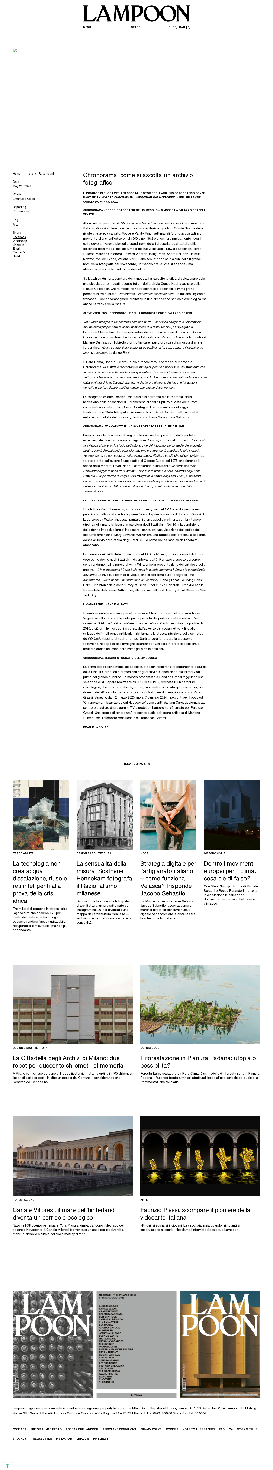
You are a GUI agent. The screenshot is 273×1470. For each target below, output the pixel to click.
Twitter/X (19, 252)
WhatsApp (20, 241)
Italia (29, 174)
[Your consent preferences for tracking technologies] (7, 1466)
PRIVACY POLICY (151, 1429)
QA (231, 1429)
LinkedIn (18, 245)
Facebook (19, 237)
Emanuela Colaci (24, 199)
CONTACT (19, 1429)
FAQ (222, 1429)
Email (16, 249)
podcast (164, 618)
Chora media (120, 289)
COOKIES (172, 1429)
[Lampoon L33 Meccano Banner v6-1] (136, 1344)
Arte (16, 224)
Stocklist (21, 1439)
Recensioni (46, 174)
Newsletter (42, 1439)
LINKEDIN (83, 1439)
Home (17, 174)
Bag (184, 27)
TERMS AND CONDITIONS (119, 1429)
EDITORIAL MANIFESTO (46, 1429)
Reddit (17, 256)
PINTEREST (101, 1439)
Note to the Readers (199, 1429)
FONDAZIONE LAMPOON (82, 1429)
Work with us (247, 1429)
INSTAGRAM (64, 1439)
